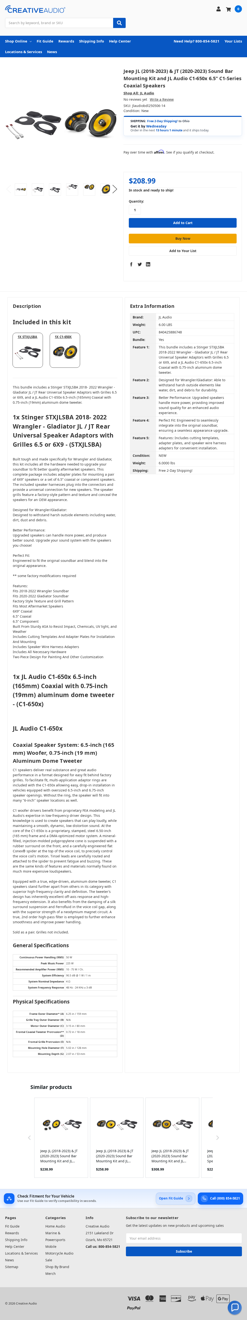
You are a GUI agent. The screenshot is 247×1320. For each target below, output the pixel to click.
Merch (50, 1273)
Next (115, 189)
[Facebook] (131, 264)
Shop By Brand (57, 1266)
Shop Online (16, 41)
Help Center (120, 41)
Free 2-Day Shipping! (162, 121)
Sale (48, 1260)
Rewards (66, 41)
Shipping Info (91, 41)
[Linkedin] (148, 264)
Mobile (50, 1246)
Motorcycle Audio (59, 1253)
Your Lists (233, 41)
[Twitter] (139, 264)
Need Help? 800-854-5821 (197, 41)
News (52, 51)
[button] (29, 1138)
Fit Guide (45, 41)
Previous (9, 189)
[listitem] (61, 1138)
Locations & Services (23, 51)
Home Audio (55, 1226)
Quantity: (136, 201)
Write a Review (162, 99)
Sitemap (11, 1266)
